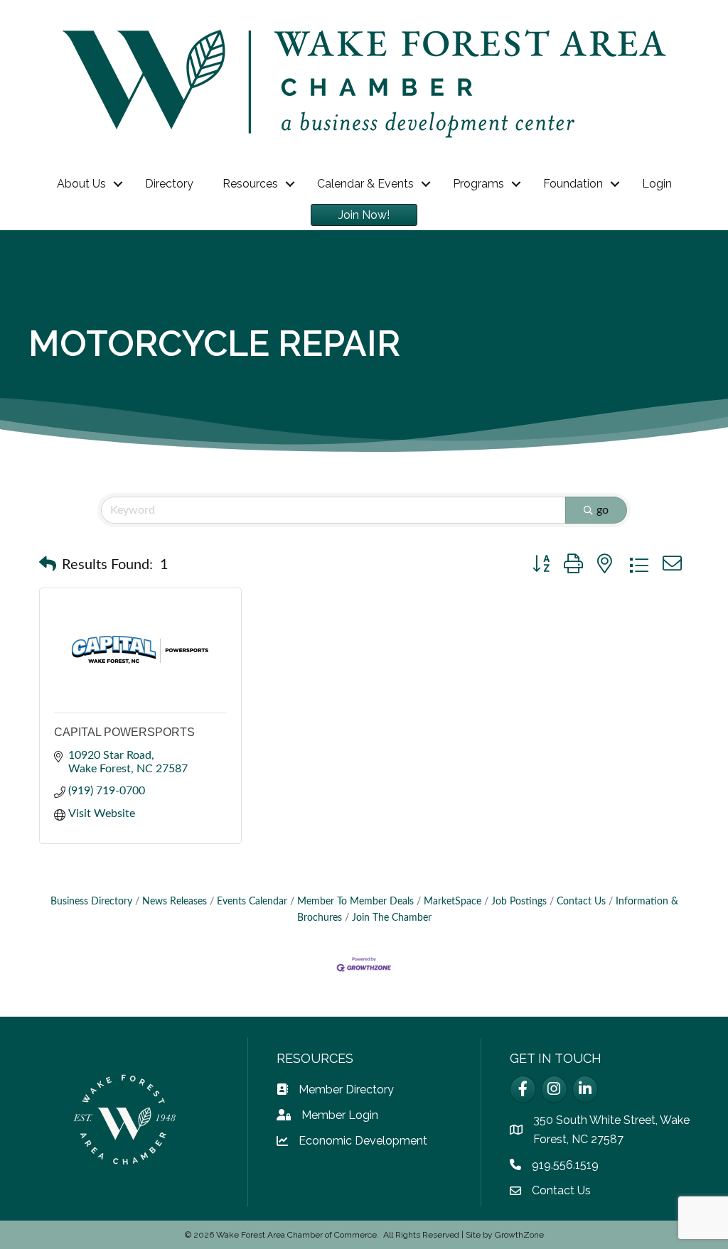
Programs (478, 183)
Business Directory (91, 902)
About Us (81, 183)
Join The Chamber (392, 918)
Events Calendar (252, 902)
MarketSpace (452, 902)
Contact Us (581, 902)
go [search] (602, 510)
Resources (250, 183)
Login (657, 183)
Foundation (573, 183)
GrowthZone (519, 1235)
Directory (169, 183)
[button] (47, 565)
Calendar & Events (365, 183)
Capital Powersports (124, 732)
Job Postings (519, 902)
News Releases (174, 902)
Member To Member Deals (355, 902)
